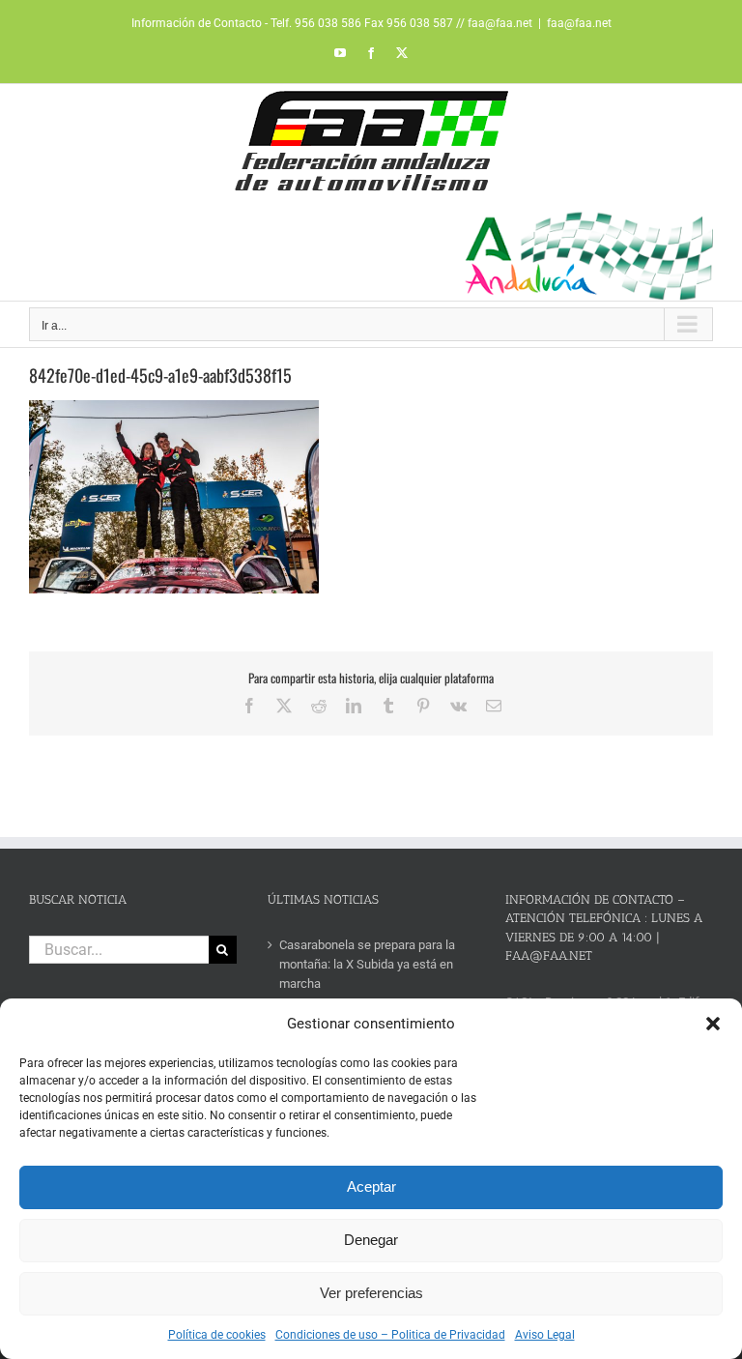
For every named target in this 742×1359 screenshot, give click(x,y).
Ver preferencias (371, 1293)
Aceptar (371, 1186)
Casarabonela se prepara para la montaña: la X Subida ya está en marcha (367, 964)
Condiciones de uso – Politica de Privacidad (390, 1335)
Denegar (371, 1239)
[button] (713, 1023)
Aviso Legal (545, 1335)
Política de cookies (217, 1335)
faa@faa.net (579, 23)
